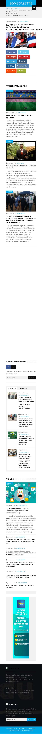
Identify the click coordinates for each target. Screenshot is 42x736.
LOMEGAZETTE (21, 3)
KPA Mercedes (20, 163)
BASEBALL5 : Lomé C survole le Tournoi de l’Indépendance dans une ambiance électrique (26, 440)
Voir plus (32, 479)
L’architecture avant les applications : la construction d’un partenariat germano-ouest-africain (25, 422)
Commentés (23, 388)
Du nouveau (12, 388)
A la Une (9, 91)
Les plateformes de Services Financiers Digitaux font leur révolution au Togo (17, 511)
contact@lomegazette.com (20, 693)
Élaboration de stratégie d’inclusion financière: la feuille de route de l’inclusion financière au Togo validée (21, 552)
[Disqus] (21, 277)
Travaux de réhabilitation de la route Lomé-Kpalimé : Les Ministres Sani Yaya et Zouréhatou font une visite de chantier (21, 219)
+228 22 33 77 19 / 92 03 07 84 (23, 690)
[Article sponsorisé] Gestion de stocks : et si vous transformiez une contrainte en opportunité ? (20, 564)
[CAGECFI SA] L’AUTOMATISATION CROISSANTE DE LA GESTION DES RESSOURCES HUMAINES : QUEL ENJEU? (20, 541)
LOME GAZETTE (24, 21)
